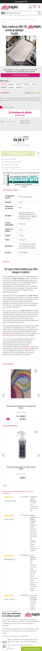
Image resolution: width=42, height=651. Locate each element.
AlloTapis (3, 19)
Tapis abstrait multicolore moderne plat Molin (21, 407)
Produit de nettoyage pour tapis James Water (21, 468)
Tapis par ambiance (24, 19)
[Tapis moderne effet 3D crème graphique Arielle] (15, 63)
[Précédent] (7, 51)
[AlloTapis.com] (10, 7)
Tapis (10, 19)
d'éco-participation (24, 145)
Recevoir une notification (20, 75)
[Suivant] (34, 51)
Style (15, 19)
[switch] (5, 646)
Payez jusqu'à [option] (21, 1)
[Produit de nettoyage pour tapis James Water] (21, 444)
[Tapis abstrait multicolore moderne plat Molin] (21, 383)
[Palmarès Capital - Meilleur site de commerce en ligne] (21, 179)
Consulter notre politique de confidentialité (15, 636)
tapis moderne (29, 349)
